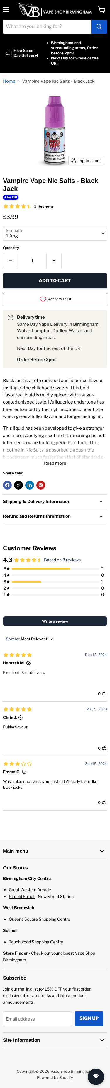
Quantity (11, 248)
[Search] (99, 27)
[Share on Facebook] (7, 485)
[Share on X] (18, 485)
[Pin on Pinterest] (40, 485)
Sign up (89, 1018)
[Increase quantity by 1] (54, 260)
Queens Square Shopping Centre (39, 919)
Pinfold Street (22, 896)
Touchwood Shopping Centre (36, 941)
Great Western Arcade (30, 889)
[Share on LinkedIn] (29, 485)
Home (9, 81)
